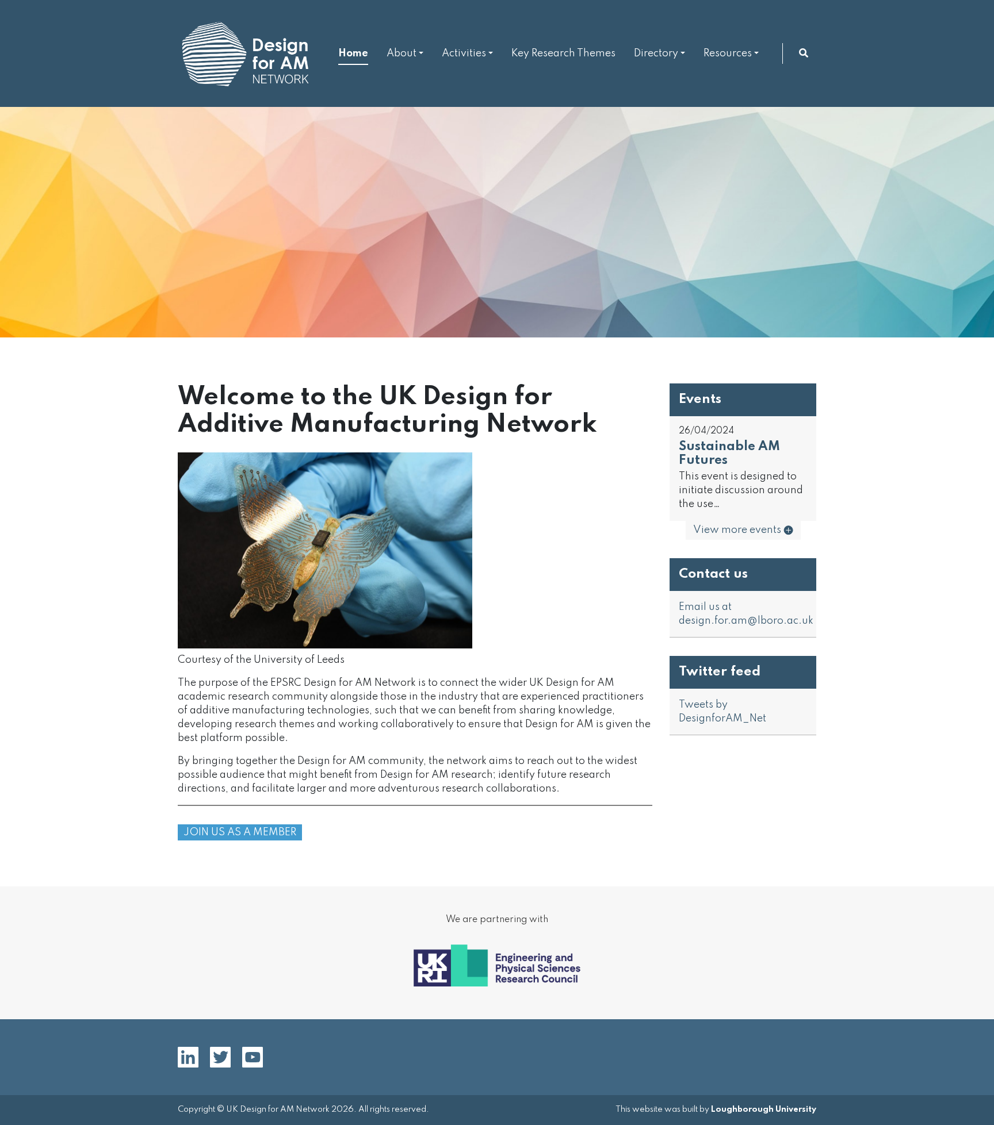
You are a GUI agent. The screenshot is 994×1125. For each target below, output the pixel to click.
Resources (728, 53)
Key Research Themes (563, 53)
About (401, 53)
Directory (656, 53)
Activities (464, 53)
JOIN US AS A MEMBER (239, 832)
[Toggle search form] (803, 53)
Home (353, 53)
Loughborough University (763, 1109)
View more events (738, 530)
